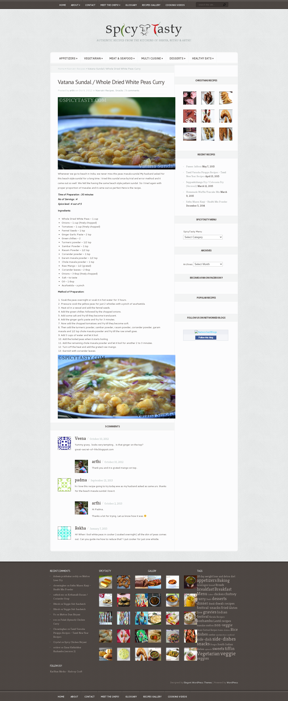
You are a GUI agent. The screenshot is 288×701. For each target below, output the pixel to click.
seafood (231, 635)
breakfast (205, 589)
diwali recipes (225, 603)
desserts (219, 598)
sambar (211, 634)
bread (212, 585)
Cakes (210, 594)
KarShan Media (58, 671)
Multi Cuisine (152, 58)
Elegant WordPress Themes (198, 682)
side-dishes (224, 639)
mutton (210, 625)
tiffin (230, 648)
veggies (203, 658)
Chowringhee (60, 629)
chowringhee (59, 585)
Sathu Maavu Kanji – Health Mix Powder (206, 201)
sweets (218, 648)
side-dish (204, 639)
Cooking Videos (175, 5)
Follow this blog (205, 337)
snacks (203, 644)
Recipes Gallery (151, 5)
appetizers (207, 580)
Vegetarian (93, 58)
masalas (201, 625)
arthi (72, 90)
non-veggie (223, 625)
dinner (202, 603)
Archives (188, 264)
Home (62, 5)
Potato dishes (224, 630)
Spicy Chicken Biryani (75, 642)
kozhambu (205, 621)
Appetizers (68, 58)
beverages (202, 585)
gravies (209, 612)
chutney (230, 594)
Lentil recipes (222, 621)
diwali (212, 603)
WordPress (232, 682)
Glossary (131, 5)
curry (201, 598)
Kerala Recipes (217, 617)
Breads (220, 585)
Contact (90, 5)
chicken (219, 594)
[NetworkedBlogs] (206, 332)
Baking (223, 580)
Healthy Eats (203, 58)
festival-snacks (209, 607)
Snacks (119, 90)
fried (224, 608)
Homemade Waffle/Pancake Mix (203, 192)
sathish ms (58, 594)
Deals (208, 599)
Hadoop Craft (75, 671)
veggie (228, 653)
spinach (208, 649)
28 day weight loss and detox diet (216, 576)
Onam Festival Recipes (207, 630)
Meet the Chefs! (110, 5)
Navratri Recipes (76, 68)
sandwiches (221, 635)
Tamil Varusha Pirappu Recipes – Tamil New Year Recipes (71, 633)
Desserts (177, 58)
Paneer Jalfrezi (194, 166)
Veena (80, 438)
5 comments (132, 90)
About (75, 5)
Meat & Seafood (122, 58)
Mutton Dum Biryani (70, 614)
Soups (213, 644)
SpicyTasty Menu (192, 231)
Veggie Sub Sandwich (75, 604)
